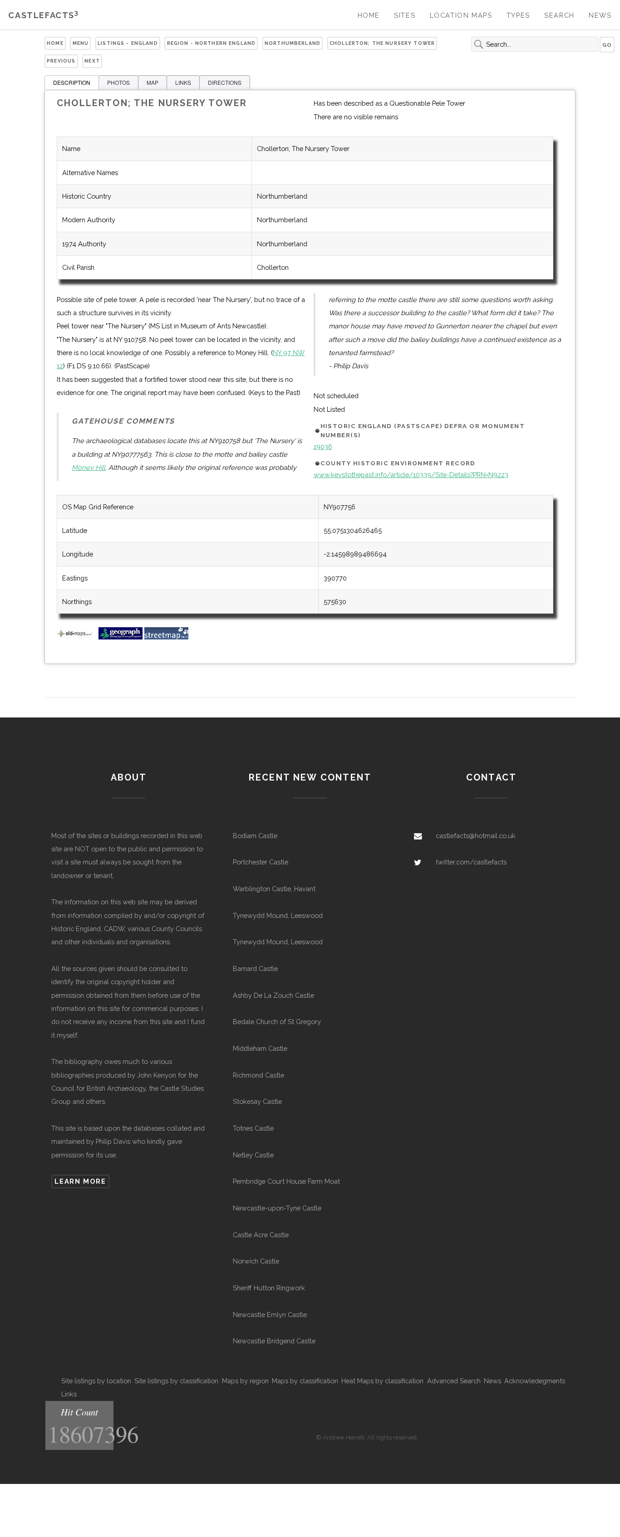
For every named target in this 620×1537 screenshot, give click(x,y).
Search (559, 15)
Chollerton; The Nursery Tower (382, 43)
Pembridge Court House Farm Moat (286, 1181)
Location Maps (461, 15)
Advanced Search (454, 1381)
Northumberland (292, 43)
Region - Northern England (211, 43)
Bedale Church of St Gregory (277, 1021)
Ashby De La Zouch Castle (273, 995)
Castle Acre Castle (261, 1235)
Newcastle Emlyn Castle (270, 1314)
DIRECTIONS (224, 82)
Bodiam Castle (255, 835)
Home (369, 15)
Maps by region (245, 1381)
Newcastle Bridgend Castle (274, 1341)
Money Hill (88, 467)
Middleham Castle (260, 1048)
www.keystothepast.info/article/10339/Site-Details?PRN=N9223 (411, 474)
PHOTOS (118, 82)
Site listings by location (96, 1381)
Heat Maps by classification (382, 1381)
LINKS (183, 82)
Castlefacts (43, 15)
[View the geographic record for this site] (120, 637)
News (600, 15)
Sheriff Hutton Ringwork (269, 1288)
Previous (61, 60)
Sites (404, 15)
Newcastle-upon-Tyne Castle (277, 1208)
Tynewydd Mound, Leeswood (278, 915)
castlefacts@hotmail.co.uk (476, 835)
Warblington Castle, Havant (274, 889)
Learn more (80, 1181)
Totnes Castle (253, 1128)
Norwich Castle (256, 1261)
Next (92, 60)
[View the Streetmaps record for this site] (166, 637)
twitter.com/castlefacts (471, 862)
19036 (323, 446)
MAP (152, 82)
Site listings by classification (176, 1381)
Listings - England (128, 43)
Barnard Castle (255, 968)
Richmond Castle (258, 1075)
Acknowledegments (534, 1381)
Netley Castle (253, 1155)
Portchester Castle (260, 862)
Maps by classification (305, 1381)
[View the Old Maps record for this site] (77, 637)
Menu (81, 43)
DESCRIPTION (71, 82)
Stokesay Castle (257, 1101)
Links (69, 1394)
